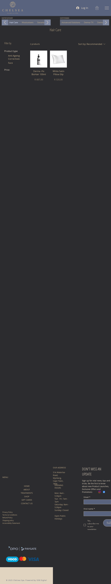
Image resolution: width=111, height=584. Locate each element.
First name (89, 509)
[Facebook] (103, 491)
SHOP (26, 496)
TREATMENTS (27, 493)
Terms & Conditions (9, 515)
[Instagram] (99, 491)
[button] (97, 8)
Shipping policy (8, 520)
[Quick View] (38, 59)
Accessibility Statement (11, 523)
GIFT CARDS (27, 500)
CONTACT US (27, 503)
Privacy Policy (7, 512)
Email (87, 497)
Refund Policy (7, 517)
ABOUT (27, 489)
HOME (27, 486)
